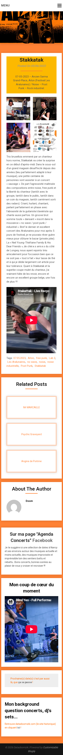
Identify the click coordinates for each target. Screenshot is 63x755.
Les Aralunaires (16, 361)
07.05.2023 (19, 358)
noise (42, 361)
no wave (32, 361)
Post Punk (27, 365)
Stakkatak (40, 365)
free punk (41, 358)
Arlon (31, 358)
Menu (5, 5)
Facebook (42, 540)
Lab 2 (52, 358)
